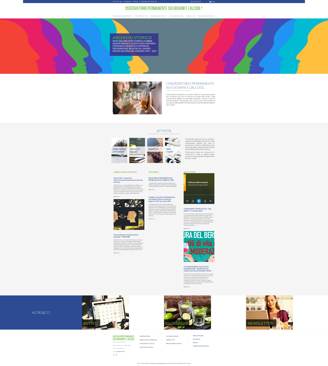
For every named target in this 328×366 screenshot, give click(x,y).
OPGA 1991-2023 (198, 335)
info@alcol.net (120, 351)
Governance (196, 339)
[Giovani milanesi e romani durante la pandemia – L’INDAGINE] (129, 214)
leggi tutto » (117, 196)
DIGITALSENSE (187, 363)
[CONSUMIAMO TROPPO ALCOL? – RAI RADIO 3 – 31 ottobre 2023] (199, 188)
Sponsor (195, 342)
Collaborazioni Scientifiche (201, 346)
